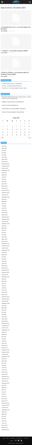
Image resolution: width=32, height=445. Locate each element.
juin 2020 (4, 310)
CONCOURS (25, 438)
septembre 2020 (6, 303)
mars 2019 (4, 343)
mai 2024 (4, 206)
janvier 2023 (5, 241)
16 (24, 129)
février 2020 (4, 319)
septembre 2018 (6, 356)
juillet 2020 (4, 308)
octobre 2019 (5, 327)
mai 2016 (4, 418)
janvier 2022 (5, 268)
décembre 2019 (5, 323)
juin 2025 (4, 177)
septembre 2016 (6, 409)
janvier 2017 (5, 401)
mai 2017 (4, 392)
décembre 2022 (5, 243)
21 (16, 132)
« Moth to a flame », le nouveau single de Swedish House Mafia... (15, 73)
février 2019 (4, 345)
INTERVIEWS (12, 438)
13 (12, 129)
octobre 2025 (5, 168)
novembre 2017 (5, 378)
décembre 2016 (5, 403)
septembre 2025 (6, 170)
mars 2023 (4, 237)
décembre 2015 (5, 429)
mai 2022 (4, 259)
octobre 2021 (5, 274)
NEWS (7, 438)
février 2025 (4, 186)
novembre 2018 (5, 352)
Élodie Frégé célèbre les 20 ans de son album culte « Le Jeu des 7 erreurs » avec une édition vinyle (16, 97)
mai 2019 (4, 339)
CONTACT (12, 440)
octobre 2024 (5, 195)
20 (12, 132)
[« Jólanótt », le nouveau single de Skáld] (16, 41)
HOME (3, 438)
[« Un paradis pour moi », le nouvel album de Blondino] (16, 17)
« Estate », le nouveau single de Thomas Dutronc (13, 112)
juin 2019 (4, 336)
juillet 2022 (4, 254)
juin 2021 (4, 283)
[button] (30, 2)
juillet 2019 (4, 334)
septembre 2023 (6, 223)
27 (12, 135)
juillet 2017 (4, 387)
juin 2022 (4, 257)
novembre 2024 (5, 192)
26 (7, 135)
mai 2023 (4, 232)
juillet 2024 (4, 201)
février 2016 (4, 425)
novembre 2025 (5, 166)
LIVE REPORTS (19, 438)
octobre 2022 (5, 248)
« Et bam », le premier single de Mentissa (11, 85)
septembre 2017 (6, 383)
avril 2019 (4, 341)
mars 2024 (4, 210)
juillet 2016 (4, 414)
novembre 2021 (5, 272)
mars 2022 (4, 263)
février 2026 (4, 159)
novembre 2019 (5, 325)
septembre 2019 (6, 330)
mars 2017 (4, 396)
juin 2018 (4, 363)
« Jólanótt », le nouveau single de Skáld (14, 51)
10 (29, 126)
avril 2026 (4, 155)
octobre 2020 (5, 301)
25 (2, 135)
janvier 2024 (5, 214)
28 (16, 135)
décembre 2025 (5, 163)
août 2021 (4, 279)
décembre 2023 (5, 217)
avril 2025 (4, 181)
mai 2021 (4, 285)
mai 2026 (4, 152)
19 (7, 132)
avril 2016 (4, 421)
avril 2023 (4, 234)
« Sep (2, 137)
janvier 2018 (5, 374)
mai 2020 (4, 312)
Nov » (29, 137)
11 (2, 129)
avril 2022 (4, 261)
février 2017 (4, 398)
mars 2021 (4, 290)
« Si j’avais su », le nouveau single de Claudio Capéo (14, 88)
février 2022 (4, 265)
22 (20, 132)
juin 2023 (4, 230)
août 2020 (4, 305)
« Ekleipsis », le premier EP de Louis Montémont (13, 101)
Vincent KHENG (4, 30)
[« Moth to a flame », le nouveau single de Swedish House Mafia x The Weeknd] (16, 63)
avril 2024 (4, 208)
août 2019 (4, 332)
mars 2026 (4, 157)
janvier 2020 (5, 321)
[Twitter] (18, 441)
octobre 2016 (5, 407)
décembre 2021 (5, 270)
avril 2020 (4, 314)
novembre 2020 (5, 299)
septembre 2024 (6, 197)
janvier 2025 (5, 188)
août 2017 (4, 385)
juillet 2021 (4, 281)
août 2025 (4, 172)
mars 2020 (4, 316)
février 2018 (4, 372)
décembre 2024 (5, 190)
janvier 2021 (5, 294)
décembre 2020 (5, 296)
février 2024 (4, 212)
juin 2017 (4, 389)
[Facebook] (15, 441)
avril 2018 (4, 367)
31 (29, 135)
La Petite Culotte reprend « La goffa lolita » (12, 83)
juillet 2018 (4, 361)
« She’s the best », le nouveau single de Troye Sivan (13, 108)
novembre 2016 (5, 405)
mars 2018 (4, 370)
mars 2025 (4, 183)
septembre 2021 (6, 276)
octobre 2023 (5, 221)
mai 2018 (4, 365)
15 (20, 129)
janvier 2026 (5, 161)
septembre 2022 (6, 250)
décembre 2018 (5, 350)
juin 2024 (4, 203)
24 (29, 132)
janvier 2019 (5, 347)
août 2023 (4, 226)
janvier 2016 (5, 427)
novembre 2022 (5, 245)
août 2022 (4, 252)
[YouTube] (21, 441)
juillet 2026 (4, 148)
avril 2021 (4, 288)
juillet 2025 (4, 175)
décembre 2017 (5, 376)
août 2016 (4, 412)
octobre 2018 (5, 354)
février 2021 (4, 292)
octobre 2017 (5, 381)
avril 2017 (4, 394)
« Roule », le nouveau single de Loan (10, 105)
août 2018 (4, 358)
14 (16, 129)
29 (20, 135)
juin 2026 (4, 150)
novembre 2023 (5, 219)
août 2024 (4, 199)
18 (2, 132)
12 (7, 129)
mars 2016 (4, 423)
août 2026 (4, 146)
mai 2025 (4, 179)
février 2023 (4, 239)
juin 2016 (4, 416)
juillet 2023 (4, 228)
